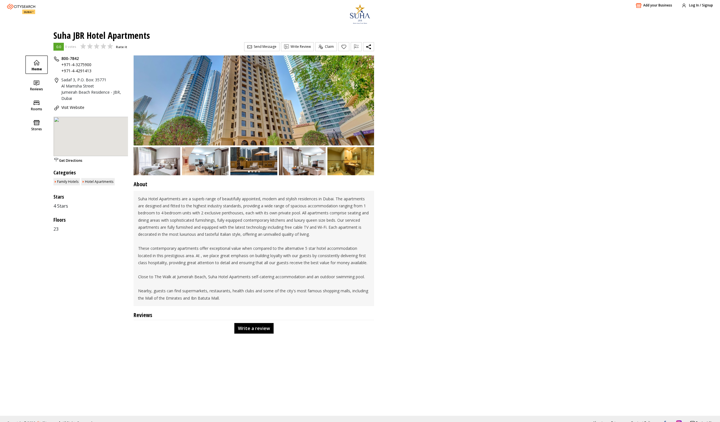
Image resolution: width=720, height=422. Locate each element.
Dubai (28, 12)
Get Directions (70, 160)
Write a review (254, 328)
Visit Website (72, 107)
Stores (36, 129)
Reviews (36, 89)
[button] (249, 171)
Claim (328, 46)
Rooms (36, 109)
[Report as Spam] (356, 46)
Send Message (264, 46)
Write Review (300, 46)
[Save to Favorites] (343, 46)
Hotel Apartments (99, 181)
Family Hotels (67, 181)
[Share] (368, 46)
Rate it (121, 47)
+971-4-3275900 (76, 64)
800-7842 (70, 58)
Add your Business (657, 5)
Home (37, 69)
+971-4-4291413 (76, 70)
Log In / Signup (700, 5)
